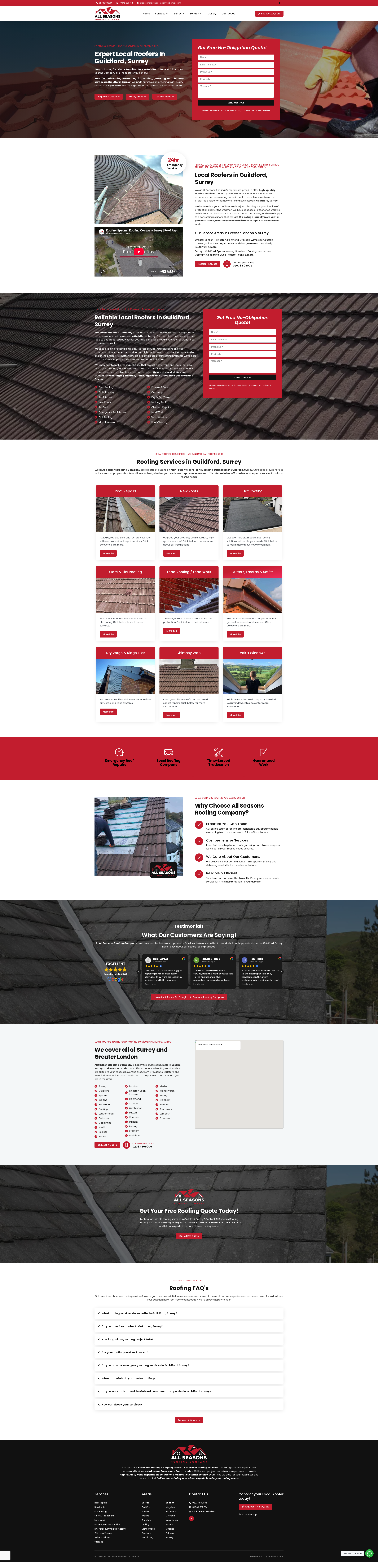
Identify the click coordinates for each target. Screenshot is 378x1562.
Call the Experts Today (243, 262)
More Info (108, 711)
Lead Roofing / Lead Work (189, 572)
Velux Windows (252, 652)
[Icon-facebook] (279, 2)
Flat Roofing (252, 491)
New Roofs (189, 491)
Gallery (212, 13)
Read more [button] (147, 984)
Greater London (204, 240)
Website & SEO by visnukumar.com (267, 1556)
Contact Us (228, 13)
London (194, 13)
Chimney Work (189, 652)
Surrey (177, 13)
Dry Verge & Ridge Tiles (125, 652)
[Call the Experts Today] (227, 264)
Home (146, 13)
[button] (281, 971)
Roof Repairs (125, 491)
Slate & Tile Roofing (125, 572)
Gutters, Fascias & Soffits (252, 572)
